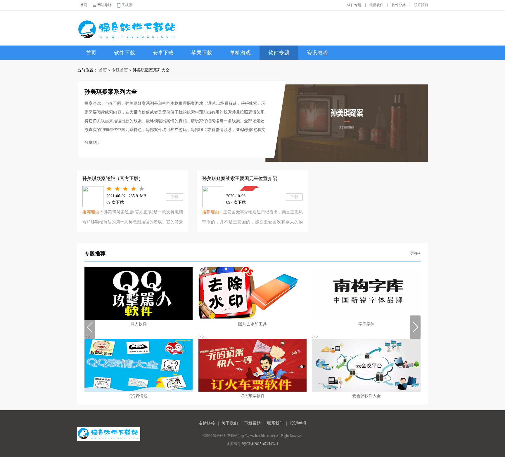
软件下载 (124, 53)
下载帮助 (252, 423)
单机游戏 (240, 53)
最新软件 (376, 5)
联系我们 (421, 5)
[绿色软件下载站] (128, 25)
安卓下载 (163, 53)
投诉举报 (298, 423)
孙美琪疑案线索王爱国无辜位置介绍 (239, 178)
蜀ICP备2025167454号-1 (260, 444)
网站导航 (104, 5)
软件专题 (354, 5)
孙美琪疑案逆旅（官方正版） (112, 178)
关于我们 (230, 423)
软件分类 (399, 5)
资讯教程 (317, 53)
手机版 (127, 5)
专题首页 (120, 70)
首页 (83, 5)
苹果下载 (201, 53)
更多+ (415, 253)
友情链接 (207, 423)
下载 (174, 197)
